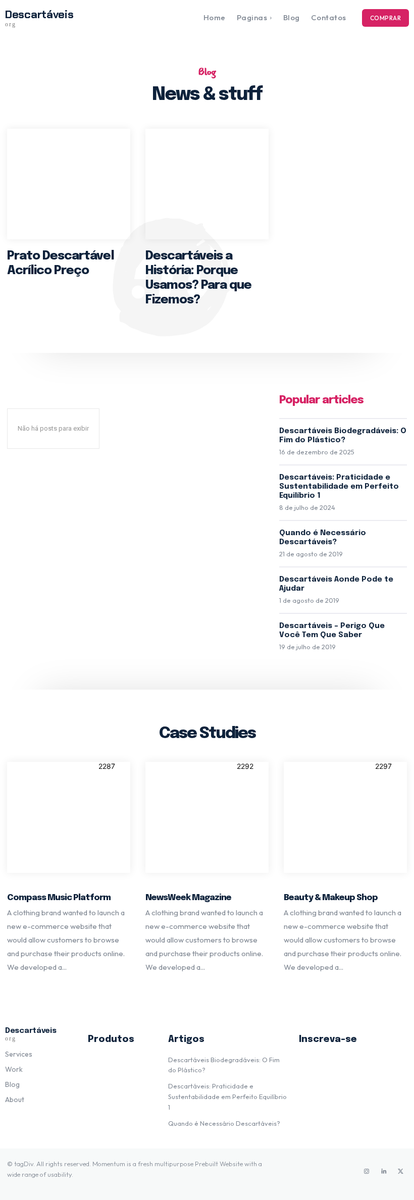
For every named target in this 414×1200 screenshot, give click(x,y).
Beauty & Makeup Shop (331, 898)
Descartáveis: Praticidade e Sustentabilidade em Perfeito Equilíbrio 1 (339, 487)
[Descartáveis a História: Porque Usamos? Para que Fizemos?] (207, 184)
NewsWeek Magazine (188, 898)
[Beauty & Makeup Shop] (345, 817)
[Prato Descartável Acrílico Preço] (68, 184)
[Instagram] (366, 1172)
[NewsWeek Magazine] (207, 817)
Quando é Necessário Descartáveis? (224, 1123)
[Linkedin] (384, 1172)
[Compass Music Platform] (68, 817)
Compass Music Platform (59, 898)
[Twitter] (401, 1172)
